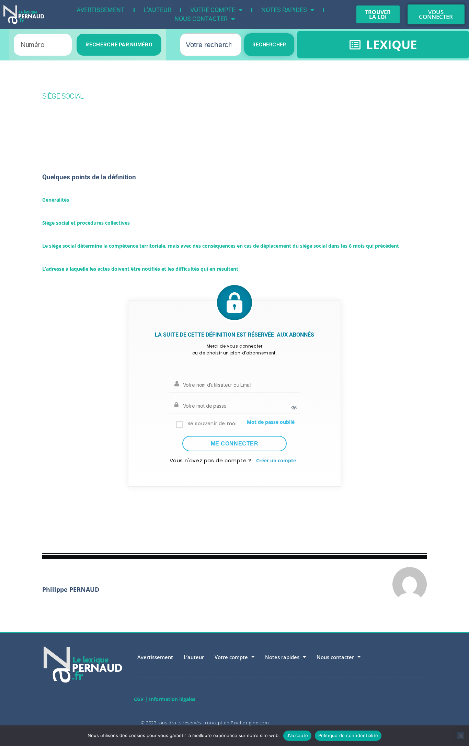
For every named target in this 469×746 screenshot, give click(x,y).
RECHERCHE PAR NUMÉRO (118, 44)
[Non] (460, 735)
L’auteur (157, 9)
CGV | (141, 699)
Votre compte (212, 9)
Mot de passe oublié (271, 422)
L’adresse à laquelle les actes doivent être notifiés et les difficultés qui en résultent (140, 268)
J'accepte (297, 735)
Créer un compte (276, 460)
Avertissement (101, 9)
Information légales (172, 699)
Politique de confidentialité (348, 735)
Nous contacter (201, 18)
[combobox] (210, 44)
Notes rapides (284, 9)
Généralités (55, 199)
